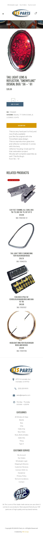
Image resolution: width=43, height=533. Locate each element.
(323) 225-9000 (23, 388)
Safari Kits (21, 438)
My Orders (23, 5)
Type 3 (21, 444)
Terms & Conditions (21, 479)
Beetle (16, 115)
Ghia (21, 426)
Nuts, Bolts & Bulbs (21, 435)
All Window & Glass (21, 417)
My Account (32, 5)
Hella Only (21, 429)
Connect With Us (22, 470)
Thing (22, 441)
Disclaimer (21, 473)
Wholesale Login (12, 5)
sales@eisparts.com (23, 395)
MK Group (25, 532)
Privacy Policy (21, 476)
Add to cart (15, 104)
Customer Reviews (21, 467)
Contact (21, 482)
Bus (21, 423)
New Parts (21, 432)
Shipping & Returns (21, 464)
